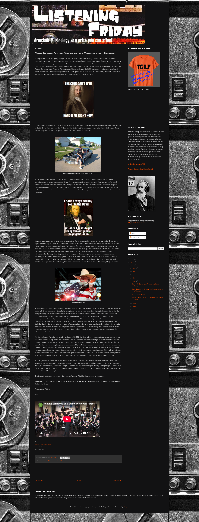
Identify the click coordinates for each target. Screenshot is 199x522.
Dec (134, 268)
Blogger (126, 507)
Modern (62, 460)
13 (132, 265)
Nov (134, 271)
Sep (134, 278)
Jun (134, 281)
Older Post (117, 480)
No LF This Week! (138, 294)
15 (132, 259)
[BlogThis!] (64, 458)
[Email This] (61, 458)
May (134, 303)
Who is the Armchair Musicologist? (140, 169)
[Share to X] (66, 458)
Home (78, 480)
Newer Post (39, 480)
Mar (134, 310)
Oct (134, 275)
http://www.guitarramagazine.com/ (43, 444)
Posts (133, 233)
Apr (134, 307)
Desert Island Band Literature (50, 460)
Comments (135, 237)
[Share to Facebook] (69, 458)
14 (132, 262)
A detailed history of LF (136, 164)
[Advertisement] (78, 471)
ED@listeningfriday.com (136, 223)
